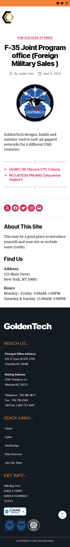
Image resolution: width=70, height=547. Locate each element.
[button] (56, 17)
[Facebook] (15, 207)
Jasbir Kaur (26, 73)
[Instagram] (31, 207)
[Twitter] (23, 207)
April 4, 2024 (52, 73)
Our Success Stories (35, 37)
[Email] (39, 207)
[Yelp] (7, 207)
